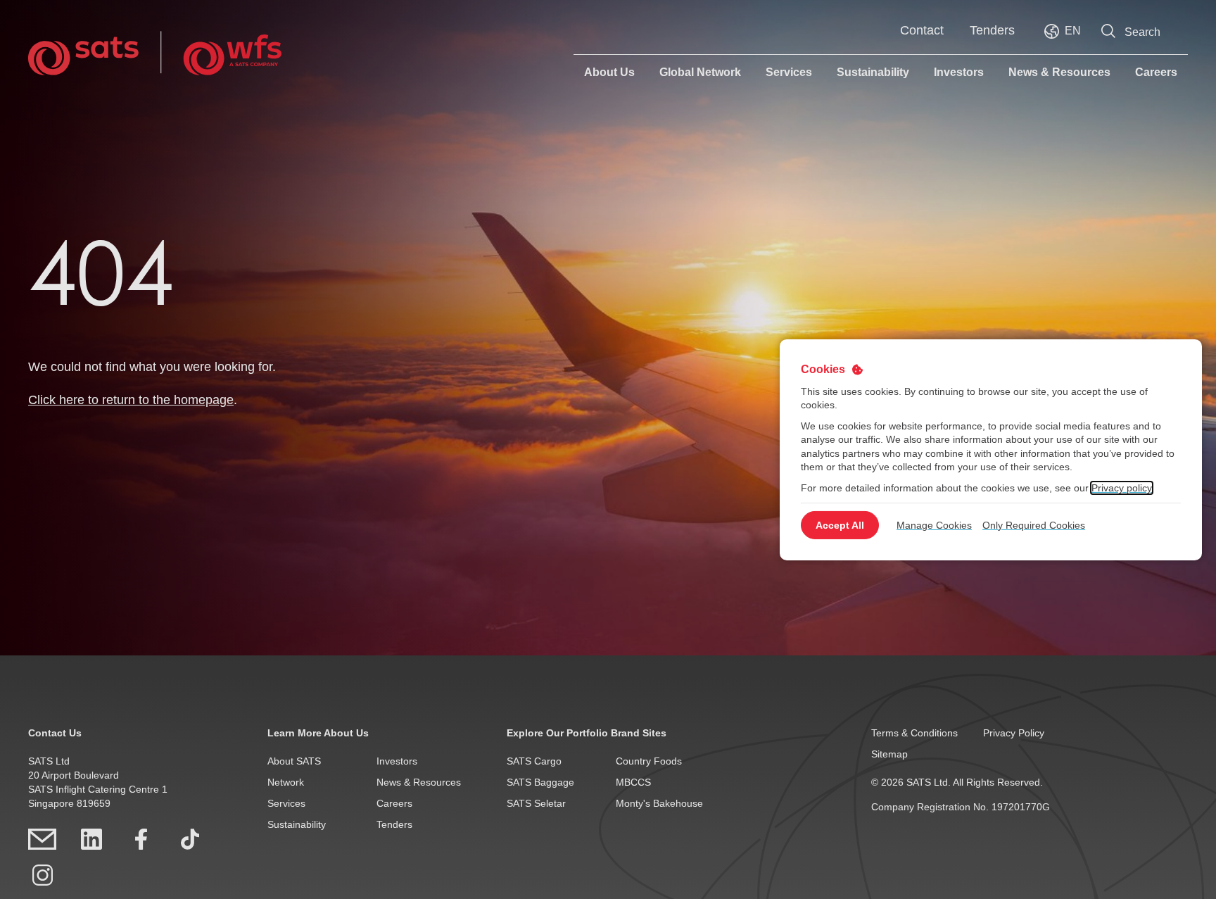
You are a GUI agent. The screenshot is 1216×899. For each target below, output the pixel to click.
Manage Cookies (934, 525)
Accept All (840, 525)
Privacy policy (1121, 487)
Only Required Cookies (1033, 525)
